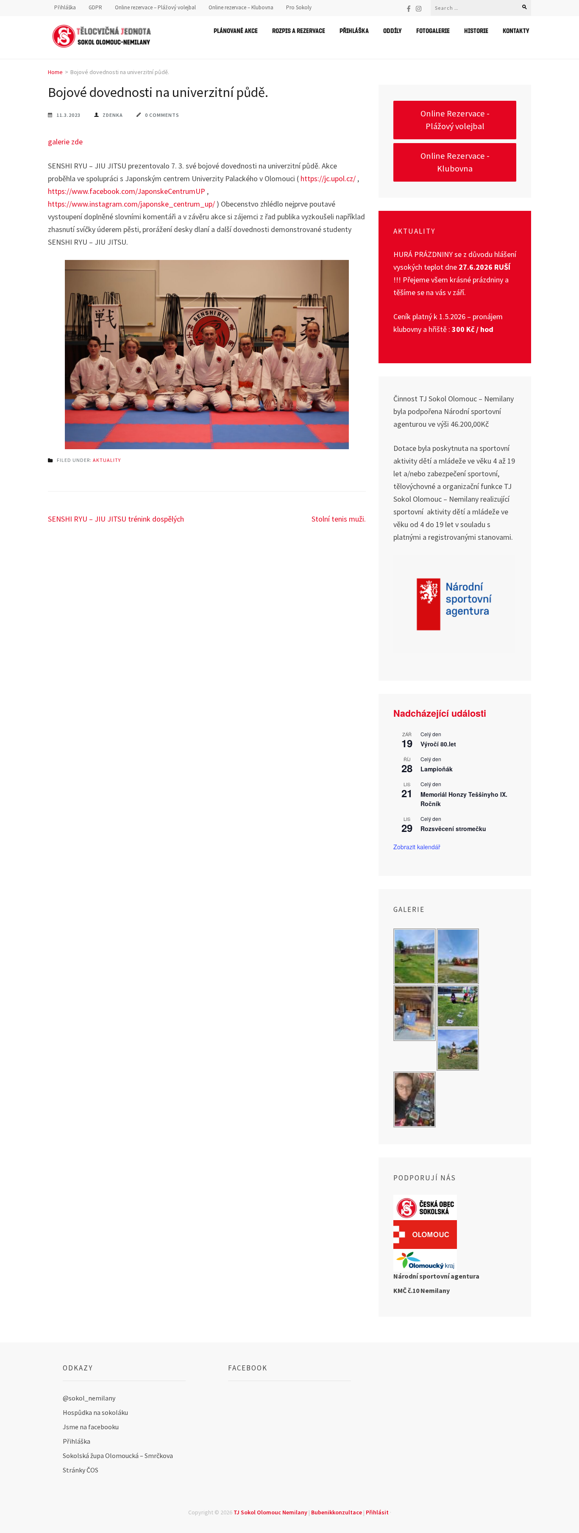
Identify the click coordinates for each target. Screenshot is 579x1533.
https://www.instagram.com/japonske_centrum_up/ (131, 204)
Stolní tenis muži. (339, 519)
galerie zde (65, 141)
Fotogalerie (433, 30)
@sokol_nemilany (89, 1398)
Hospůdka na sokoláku (95, 1412)
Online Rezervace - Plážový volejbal (455, 120)
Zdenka (113, 115)
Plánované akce (236, 30)
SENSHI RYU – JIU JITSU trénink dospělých (116, 519)
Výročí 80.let (438, 744)
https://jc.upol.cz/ (328, 178)
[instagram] (418, 8)
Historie (476, 30)
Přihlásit (377, 1512)
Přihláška (65, 7)
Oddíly (392, 30)
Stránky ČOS (80, 1470)
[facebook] (408, 8)
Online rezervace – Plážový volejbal (155, 7)
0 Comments (162, 115)
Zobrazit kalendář (416, 846)
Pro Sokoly (299, 7)
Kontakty (516, 30)
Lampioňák (436, 769)
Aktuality (107, 460)
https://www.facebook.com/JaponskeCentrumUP (126, 191)
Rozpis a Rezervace (298, 30)
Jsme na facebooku (91, 1427)
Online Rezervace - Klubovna (455, 162)
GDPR (95, 7)
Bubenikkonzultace (336, 1512)
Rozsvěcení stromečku (453, 828)
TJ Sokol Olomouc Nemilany (270, 1512)
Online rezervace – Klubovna (241, 7)
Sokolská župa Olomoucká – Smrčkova (118, 1455)
